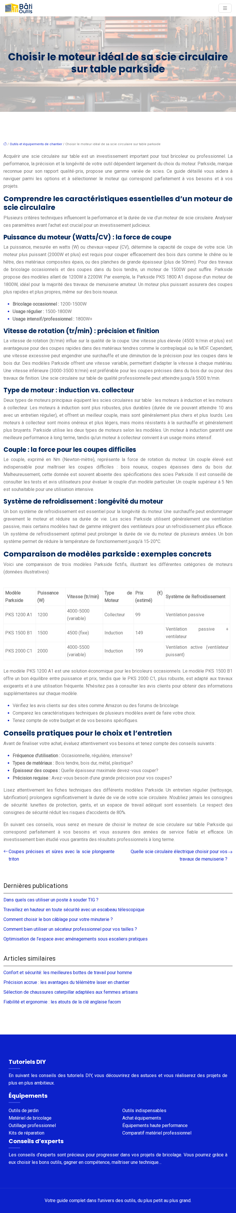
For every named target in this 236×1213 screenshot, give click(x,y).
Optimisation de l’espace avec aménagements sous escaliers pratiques (75, 939)
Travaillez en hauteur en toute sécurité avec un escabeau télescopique (73, 909)
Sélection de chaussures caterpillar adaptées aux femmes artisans (70, 992)
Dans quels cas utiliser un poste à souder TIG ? (50, 900)
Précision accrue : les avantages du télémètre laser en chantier (66, 982)
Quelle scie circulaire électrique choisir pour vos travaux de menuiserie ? (179, 855)
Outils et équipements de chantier (36, 144)
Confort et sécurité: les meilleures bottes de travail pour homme (67, 972)
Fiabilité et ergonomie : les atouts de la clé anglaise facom (62, 1002)
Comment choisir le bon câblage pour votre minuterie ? (58, 919)
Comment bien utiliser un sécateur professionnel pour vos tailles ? (70, 929)
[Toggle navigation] (225, 8)
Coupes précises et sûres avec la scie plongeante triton (62, 855)
